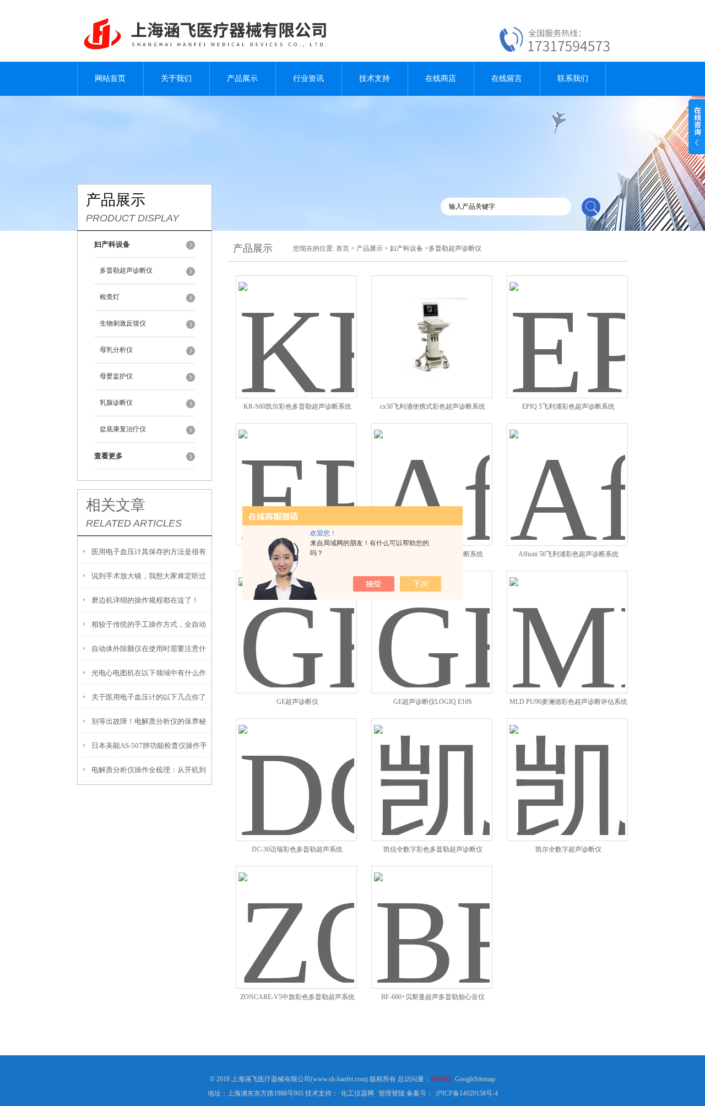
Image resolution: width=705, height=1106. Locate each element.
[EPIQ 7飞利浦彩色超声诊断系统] (296, 471)
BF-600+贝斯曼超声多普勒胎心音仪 (433, 997)
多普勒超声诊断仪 (126, 270)
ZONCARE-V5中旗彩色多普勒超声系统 (297, 997)
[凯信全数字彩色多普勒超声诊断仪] (432, 766)
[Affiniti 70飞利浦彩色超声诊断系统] (432, 471)
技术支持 (374, 78)
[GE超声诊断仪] (296, 618)
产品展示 (242, 78)
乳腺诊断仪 (116, 402)
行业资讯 (308, 78)
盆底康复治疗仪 (123, 429)
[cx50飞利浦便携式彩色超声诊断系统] (432, 323)
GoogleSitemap (475, 1079)
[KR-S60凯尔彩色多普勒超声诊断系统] (296, 323)
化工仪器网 (357, 1093)
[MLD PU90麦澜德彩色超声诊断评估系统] (567, 618)
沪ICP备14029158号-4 (467, 1093)
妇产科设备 (406, 248)
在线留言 (506, 78)
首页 (342, 248)
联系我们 (572, 78)
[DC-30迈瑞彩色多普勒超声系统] (296, 766)
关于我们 (176, 78)
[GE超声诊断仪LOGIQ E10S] (432, 618)
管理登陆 (391, 1093)
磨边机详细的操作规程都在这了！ (145, 600)
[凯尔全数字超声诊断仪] (567, 766)
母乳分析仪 (116, 350)
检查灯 (110, 297)
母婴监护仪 (116, 376)
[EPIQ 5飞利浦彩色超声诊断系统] (567, 323)
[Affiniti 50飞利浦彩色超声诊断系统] (567, 471)
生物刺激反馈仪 (123, 323)
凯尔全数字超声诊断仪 (568, 849)
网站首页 (110, 78)
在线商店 (440, 78)
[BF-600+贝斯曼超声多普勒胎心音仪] (432, 914)
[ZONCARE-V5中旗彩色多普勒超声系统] (296, 914)
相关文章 (115, 505)
